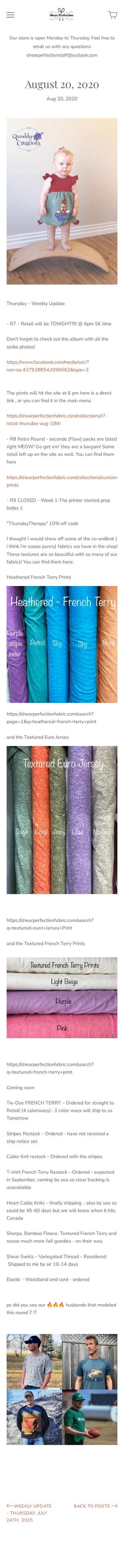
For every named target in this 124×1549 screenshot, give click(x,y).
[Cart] (112, 15)
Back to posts (92, 1506)
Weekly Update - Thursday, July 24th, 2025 (29, 1513)
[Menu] (10, 15)
